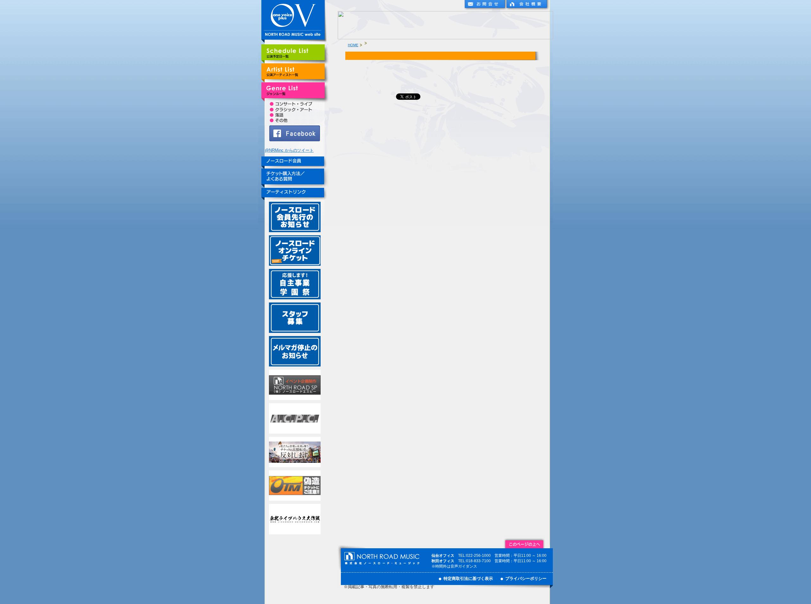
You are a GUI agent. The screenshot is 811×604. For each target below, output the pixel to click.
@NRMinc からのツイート (289, 150)
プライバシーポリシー (525, 578)
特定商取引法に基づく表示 (468, 578)
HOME (353, 45)
